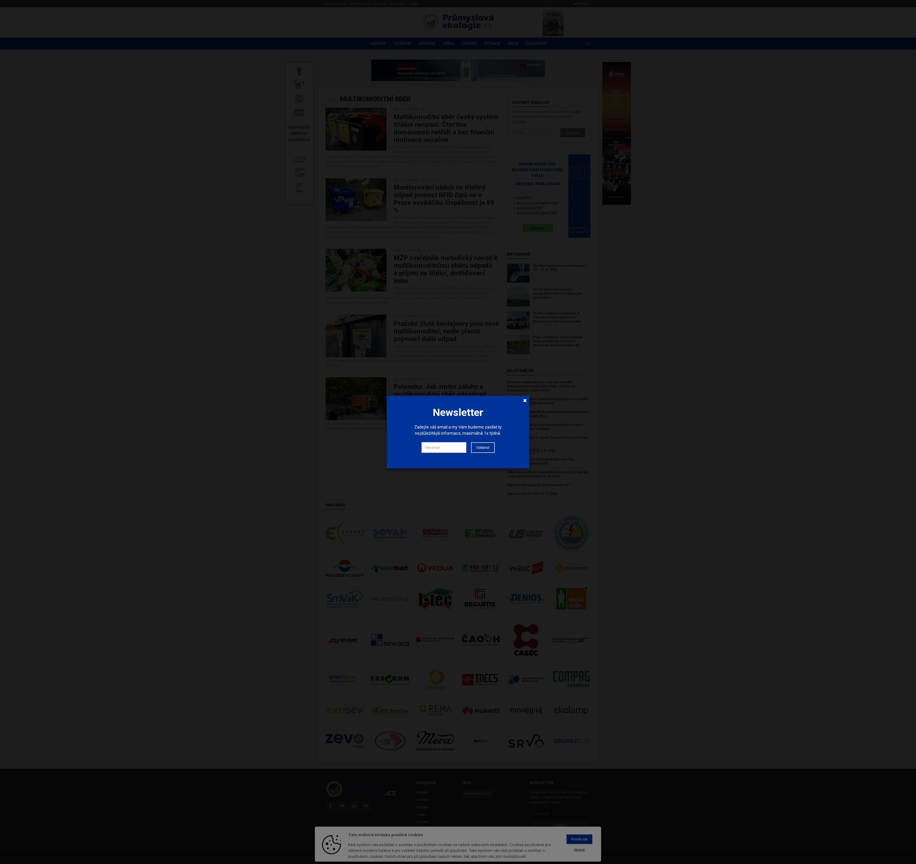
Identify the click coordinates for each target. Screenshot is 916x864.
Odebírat (482, 448)
